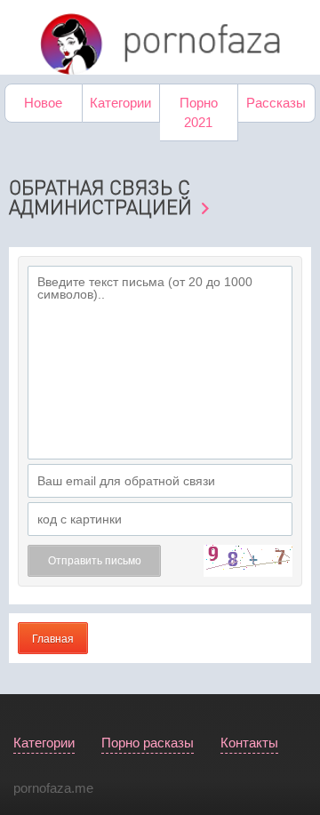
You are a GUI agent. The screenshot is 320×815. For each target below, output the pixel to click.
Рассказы (276, 102)
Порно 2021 (199, 112)
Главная (53, 639)
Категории (120, 102)
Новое (43, 102)
